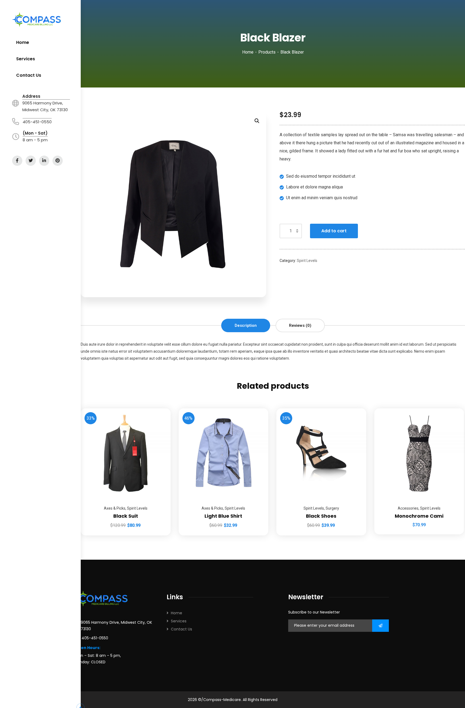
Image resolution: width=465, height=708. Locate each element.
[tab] (245, 325)
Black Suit (125, 516)
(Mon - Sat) (35, 133)
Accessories (408, 508)
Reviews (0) (300, 325)
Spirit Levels (307, 260)
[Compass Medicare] (36, 19)
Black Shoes (321, 516)
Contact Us (181, 629)
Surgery (332, 508)
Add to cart (334, 231)
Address (31, 96)
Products (267, 52)
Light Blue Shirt (223, 516)
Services (178, 621)
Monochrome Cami (419, 516)
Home (247, 52)
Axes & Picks (114, 508)
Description (246, 325)
